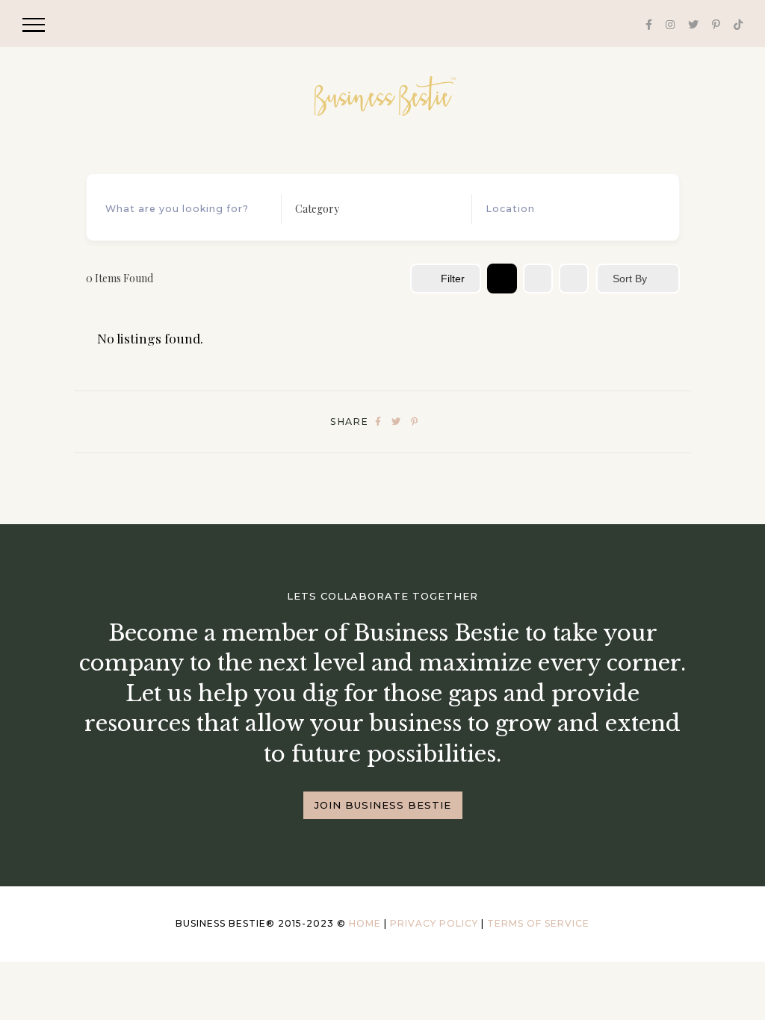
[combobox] (372, 209)
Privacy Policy (434, 923)
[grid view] (502, 278)
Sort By (630, 278)
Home (365, 923)
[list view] (538, 278)
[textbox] (317, 209)
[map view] (574, 278)
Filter (453, 278)
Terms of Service (538, 923)
